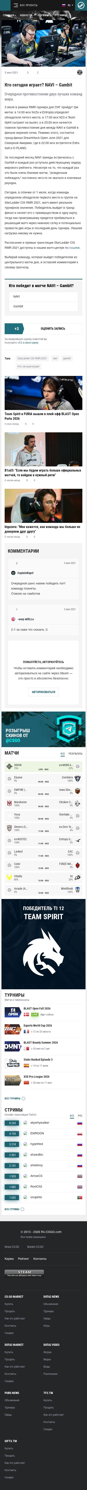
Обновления (51, 1304)
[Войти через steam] (81, 5)
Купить (9, 1304)
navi (55, 358)
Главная (8, 15)
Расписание (50, 1374)
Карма (9, 1259)
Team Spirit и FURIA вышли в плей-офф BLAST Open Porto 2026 (42, 416)
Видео (47, 1359)
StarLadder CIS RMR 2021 (32, 358)
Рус (80, 1115)
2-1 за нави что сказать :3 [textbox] (29, 630)
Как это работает (15, 1318)
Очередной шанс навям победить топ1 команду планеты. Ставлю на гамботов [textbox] (39, 588)
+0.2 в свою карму (27, 343)
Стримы (43, 15)
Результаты (75, 753)
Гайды (47, 1318)
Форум (47, 1352)
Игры (47, 1326)
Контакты (39, 1259)
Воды (47, 1367)
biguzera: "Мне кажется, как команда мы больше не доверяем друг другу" (42, 529)
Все (63, 753)
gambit (67, 358)
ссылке (74, 248)
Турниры (61, 15)
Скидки (9, 1333)
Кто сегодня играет (28, 366)
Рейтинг (23, 1259)
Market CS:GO (35, 1247)
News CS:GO (12, 1247)
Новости (26, 15)
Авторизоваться (43, 692)
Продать (10, 1311)
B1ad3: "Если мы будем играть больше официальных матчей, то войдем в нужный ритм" (43, 472)
